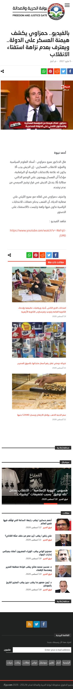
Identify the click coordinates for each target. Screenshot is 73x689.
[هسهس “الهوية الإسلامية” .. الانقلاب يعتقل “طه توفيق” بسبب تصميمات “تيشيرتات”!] (36, 485)
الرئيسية (66, 662)
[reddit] (57, 71)
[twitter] (63, 71)
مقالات (26, 662)
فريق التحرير (63, 499)
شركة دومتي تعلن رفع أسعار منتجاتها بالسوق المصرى (41, 363)
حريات (9, 662)
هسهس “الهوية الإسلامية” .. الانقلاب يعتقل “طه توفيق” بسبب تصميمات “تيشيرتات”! (38, 492)
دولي (34, 662)
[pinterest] (50, 71)
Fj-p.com (8, 684)
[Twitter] (36, 624)
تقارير (51, 662)
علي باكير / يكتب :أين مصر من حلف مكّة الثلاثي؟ (28, 535)
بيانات (17, 662)
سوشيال (43, 662)
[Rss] (29, 624)
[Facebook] (43, 624)
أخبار (52, 61)
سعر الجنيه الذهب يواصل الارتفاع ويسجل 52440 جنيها (41, 415)
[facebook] (70, 71)
